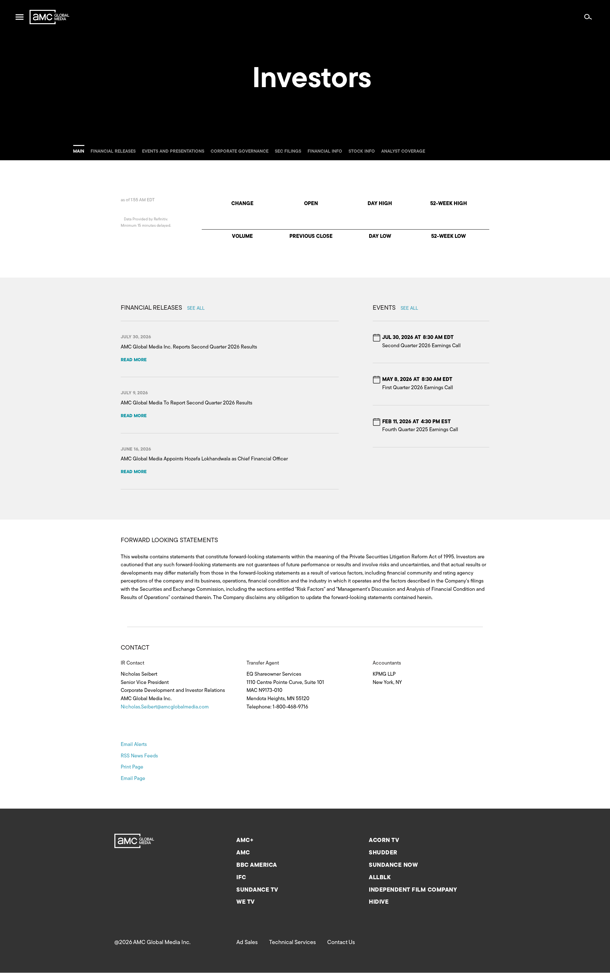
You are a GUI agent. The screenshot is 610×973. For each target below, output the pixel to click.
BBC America (256, 865)
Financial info (325, 151)
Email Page (133, 778)
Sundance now (393, 865)
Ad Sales (247, 943)
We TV (245, 902)
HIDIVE (379, 902)
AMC (243, 853)
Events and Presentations (173, 151)
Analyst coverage (403, 151)
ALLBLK (379, 878)
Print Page (132, 767)
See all (196, 308)
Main (78, 151)
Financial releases (113, 151)
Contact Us (341, 943)
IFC (241, 878)
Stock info (362, 151)
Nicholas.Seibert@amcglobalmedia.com (165, 707)
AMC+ (245, 841)
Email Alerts (134, 744)
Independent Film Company (413, 890)
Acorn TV (384, 841)
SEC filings (288, 151)
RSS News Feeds (139, 756)
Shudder (383, 853)
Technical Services (292, 943)
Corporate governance (239, 151)
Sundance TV (257, 890)
